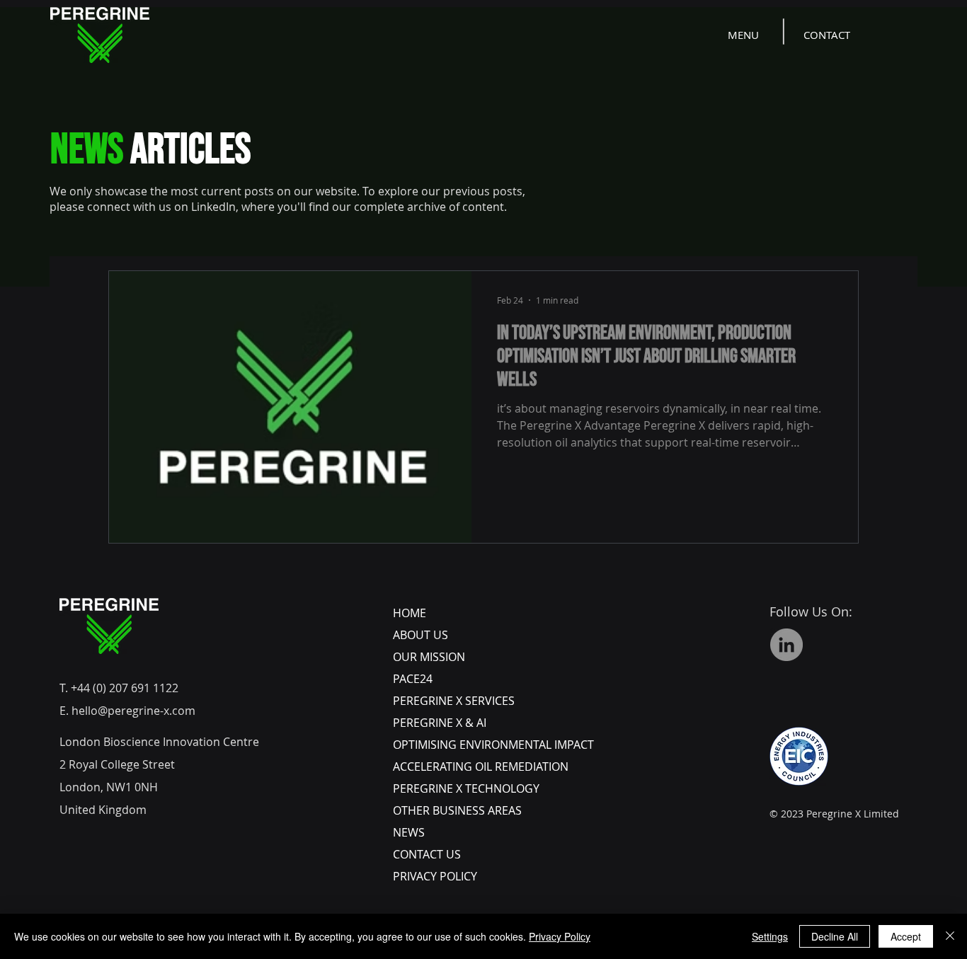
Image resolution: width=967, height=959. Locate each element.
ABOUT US (420, 635)
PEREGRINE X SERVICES (454, 700)
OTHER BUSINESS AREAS (457, 810)
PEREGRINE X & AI (439, 722)
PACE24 (413, 679)
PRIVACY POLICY (435, 876)
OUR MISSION (429, 657)
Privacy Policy (559, 936)
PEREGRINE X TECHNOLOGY (466, 788)
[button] (744, 35)
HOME (409, 613)
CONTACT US (427, 854)
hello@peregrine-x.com (133, 710)
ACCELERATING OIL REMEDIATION (480, 766)
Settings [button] (770, 936)
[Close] (950, 936)
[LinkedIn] (786, 644)
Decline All (834, 936)
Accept (906, 936)
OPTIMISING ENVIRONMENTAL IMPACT (493, 744)
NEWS (409, 832)
